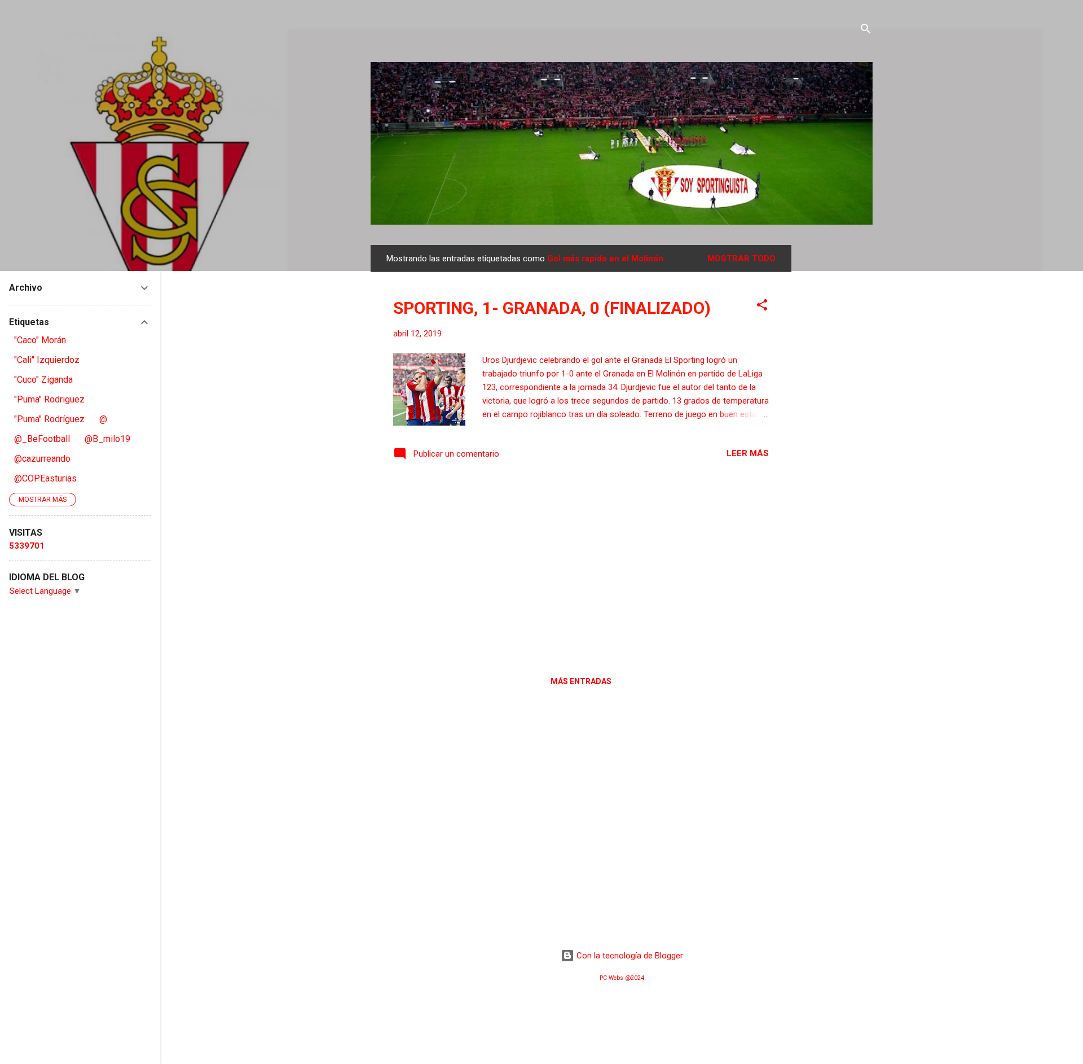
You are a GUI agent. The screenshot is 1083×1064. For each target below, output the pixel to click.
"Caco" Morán (40, 340)
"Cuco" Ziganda (43, 379)
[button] (762, 307)
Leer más (748, 453)
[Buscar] (866, 31)
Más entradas (581, 681)
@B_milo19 (107, 439)
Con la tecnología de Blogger (628, 956)
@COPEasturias (45, 478)
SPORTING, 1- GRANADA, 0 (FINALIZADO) (552, 308)
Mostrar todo (741, 258)
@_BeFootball (42, 439)
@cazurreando (42, 458)
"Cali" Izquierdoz (47, 359)
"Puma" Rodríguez (49, 419)
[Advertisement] (836, 414)
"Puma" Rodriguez (49, 399)
